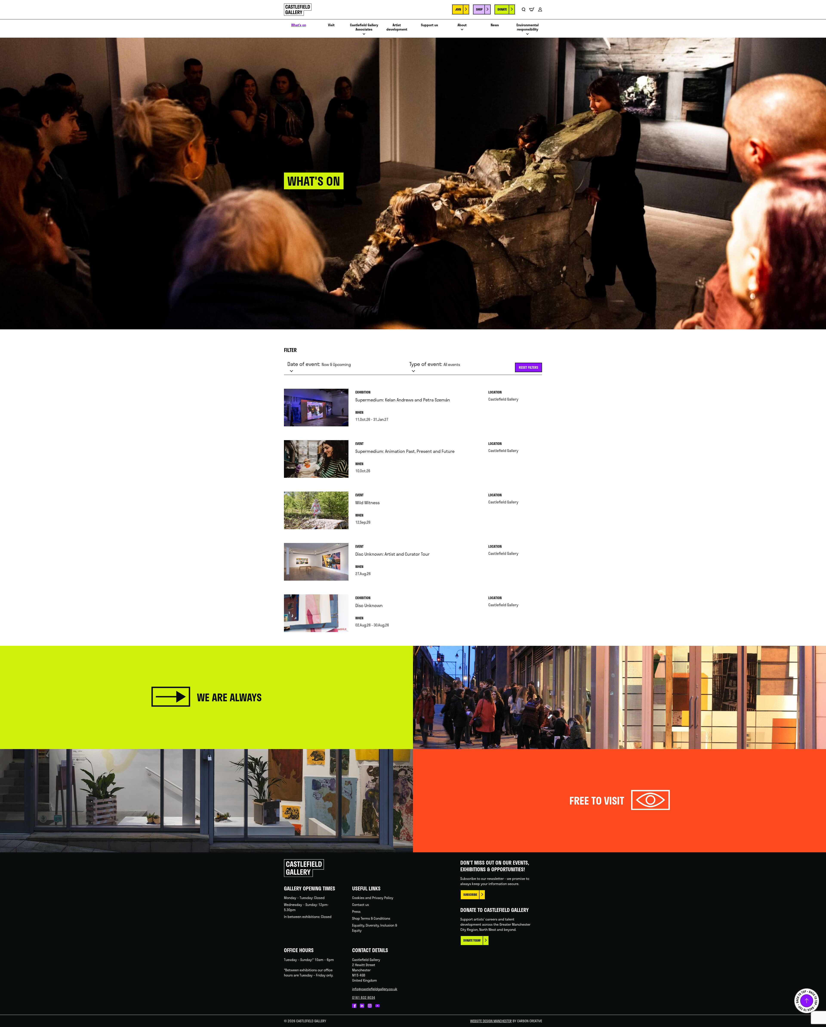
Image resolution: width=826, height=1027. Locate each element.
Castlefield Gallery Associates (364, 27)
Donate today (472, 940)
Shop (479, 9)
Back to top (806, 1000)
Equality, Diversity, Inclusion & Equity (374, 927)
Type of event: (434, 364)
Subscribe (470, 894)
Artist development (396, 27)
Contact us (360, 904)
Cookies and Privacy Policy (372, 897)
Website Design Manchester (491, 1021)
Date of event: (319, 364)
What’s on (298, 25)
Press (356, 911)
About (462, 25)
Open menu (364, 35)
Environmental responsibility (527, 27)
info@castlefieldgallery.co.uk (374, 989)
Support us (429, 25)
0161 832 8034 (363, 997)
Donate (502, 9)
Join (458, 9)
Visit (331, 25)
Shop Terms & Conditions (371, 918)
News (495, 25)
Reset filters (528, 367)
